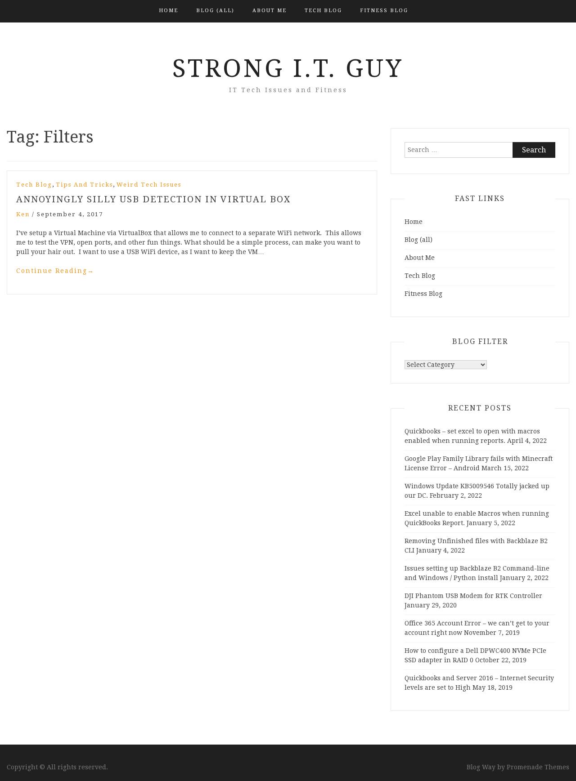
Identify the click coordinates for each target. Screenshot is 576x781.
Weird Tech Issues (149, 184)
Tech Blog (323, 10)
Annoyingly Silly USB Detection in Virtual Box (153, 199)
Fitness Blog (384, 10)
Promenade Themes (538, 767)
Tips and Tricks (84, 184)
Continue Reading (55, 270)
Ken (23, 214)
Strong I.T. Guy (288, 68)
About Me (269, 10)
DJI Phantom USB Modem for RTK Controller (473, 595)
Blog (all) (215, 10)
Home (168, 10)
